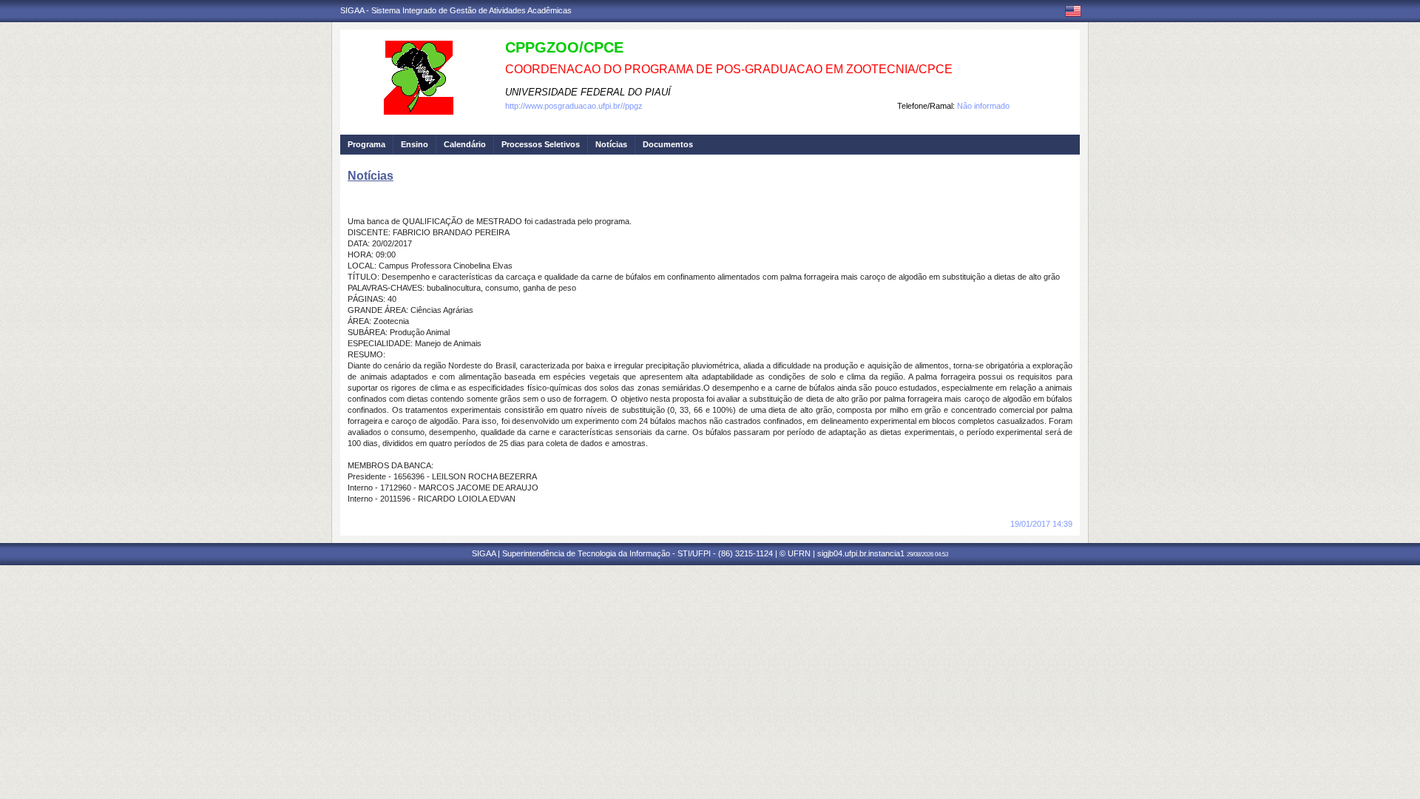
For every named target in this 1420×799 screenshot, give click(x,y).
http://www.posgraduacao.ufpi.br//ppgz (574, 105)
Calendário (465, 144)
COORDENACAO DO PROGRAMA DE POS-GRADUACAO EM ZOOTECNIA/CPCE (729, 69)
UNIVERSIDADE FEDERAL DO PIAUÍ (588, 92)
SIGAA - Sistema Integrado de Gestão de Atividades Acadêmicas (456, 10)
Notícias (611, 144)
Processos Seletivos (540, 144)
